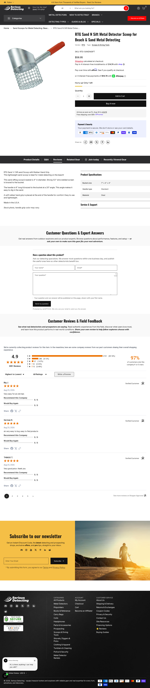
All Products (59, 600)
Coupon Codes (103, 611)
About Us (100, 600)
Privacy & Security (104, 614)
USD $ (16, 673)
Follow (9, 2)
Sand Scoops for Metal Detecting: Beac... (31, 28)
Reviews (57, 159)
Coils (56, 618)
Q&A (46, 159)
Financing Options (104, 625)
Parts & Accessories (62, 625)
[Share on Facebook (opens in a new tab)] (11, 411)
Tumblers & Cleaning (63, 648)
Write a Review (64, 374)
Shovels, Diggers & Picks (62, 639)
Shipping (79, 61)
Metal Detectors (61, 603)
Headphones (59, 621)
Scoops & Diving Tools (100, 45)
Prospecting (59, 628)
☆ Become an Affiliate (136, 18)
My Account (80, 600)
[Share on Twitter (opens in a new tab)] (15, 411)
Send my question (42, 304)
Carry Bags (58, 614)
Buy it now (110, 103)
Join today (93, 159)
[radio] (75, 356)
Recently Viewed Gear (115, 159)
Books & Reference (62, 611)
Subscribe (57, 561)
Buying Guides (102, 632)
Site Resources (102, 621)
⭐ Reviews (101, 628)
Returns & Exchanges (105, 607)
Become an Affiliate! (83, 611)
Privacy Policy (59, 567)
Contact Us (101, 618)
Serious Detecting (17, 681)
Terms (45, 567)
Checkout (79, 603)
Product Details (31, 159)
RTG (83, 45)
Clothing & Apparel (62, 644)
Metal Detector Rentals (60, 656)
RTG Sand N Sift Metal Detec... (66, 28)
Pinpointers (59, 607)
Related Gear (73, 159)
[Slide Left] (39, 2)
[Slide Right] (110, 2)
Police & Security (61, 652)
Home (6, 28)
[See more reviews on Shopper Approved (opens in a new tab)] (19, 411)
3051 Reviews (17, 366)
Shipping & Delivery (104, 603)
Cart (77, 607)
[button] (126, 8)
